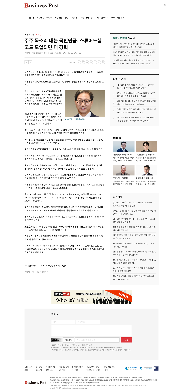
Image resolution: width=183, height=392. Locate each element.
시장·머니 (74, 17)
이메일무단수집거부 (94, 370)
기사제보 (77, 370)
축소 (30, 62)
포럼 (29, 370)
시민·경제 (85, 17)
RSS (106, 370)
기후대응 (40, 17)
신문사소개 (30, 366)
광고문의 (39, 370)
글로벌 (32, 17)
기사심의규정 (52, 366)
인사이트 (104, 17)
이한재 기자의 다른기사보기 (35, 271)
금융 (66, 17)
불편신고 (51, 370)
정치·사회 (95, 17)
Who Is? (49, 17)
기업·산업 (59, 17)
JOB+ (112, 17)
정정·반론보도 (109, 366)
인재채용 (64, 370)
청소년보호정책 (79, 366)
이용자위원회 (65, 366)
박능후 (28, 226)
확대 (27, 62)
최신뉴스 (120, 17)
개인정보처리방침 (95, 366)
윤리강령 (41, 366)
